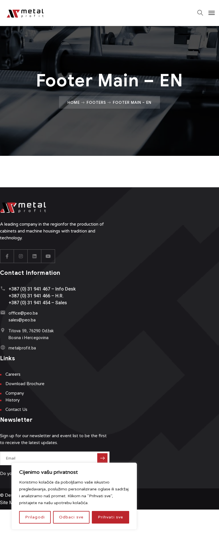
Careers (13, 374)
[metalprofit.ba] (2, 347)
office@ (16, 313)
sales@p (17, 320)
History (12, 400)
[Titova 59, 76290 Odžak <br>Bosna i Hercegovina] (2, 330)
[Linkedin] (34, 256)
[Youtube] (48, 256)
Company (14, 393)
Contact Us (16, 409)
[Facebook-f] (7, 256)
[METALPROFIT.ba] (28, 12)
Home (74, 102)
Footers (96, 102)
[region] (74, 496)
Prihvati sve (110, 517)
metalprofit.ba (22, 348)
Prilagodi (35, 517)
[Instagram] (21, 256)
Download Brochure (24, 383)
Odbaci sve (71, 517)
